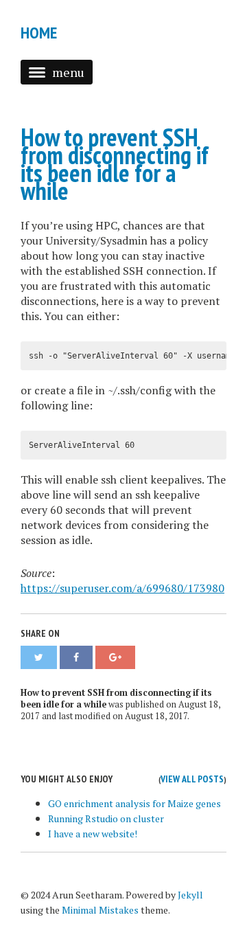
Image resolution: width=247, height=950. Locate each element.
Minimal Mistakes (100, 909)
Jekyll (190, 894)
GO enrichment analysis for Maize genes (134, 803)
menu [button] (68, 72)
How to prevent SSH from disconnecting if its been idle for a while (115, 164)
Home (39, 32)
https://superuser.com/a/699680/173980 (122, 588)
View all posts (192, 779)
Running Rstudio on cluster (106, 818)
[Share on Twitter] (39, 657)
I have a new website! (92, 833)
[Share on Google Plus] (115, 657)
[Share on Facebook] (76, 657)
